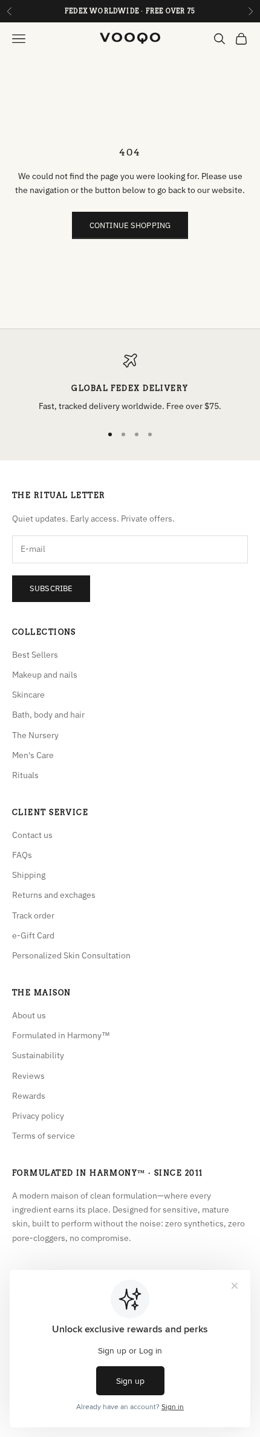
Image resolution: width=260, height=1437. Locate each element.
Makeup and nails (44, 674)
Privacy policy (38, 1115)
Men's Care (33, 755)
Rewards (28, 1095)
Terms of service (43, 1135)
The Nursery (35, 735)
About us (29, 1015)
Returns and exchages (54, 894)
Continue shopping (130, 225)
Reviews (28, 1075)
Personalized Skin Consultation (71, 955)
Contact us (32, 835)
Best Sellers (35, 654)
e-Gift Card (33, 935)
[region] (130, 383)
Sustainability (38, 1055)
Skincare (28, 694)
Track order (33, 915)
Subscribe (51, 588)
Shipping (28, 874)
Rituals (25, 775)
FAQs (22, 854)
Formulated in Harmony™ (61, 1035)
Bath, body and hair (48, 714)
